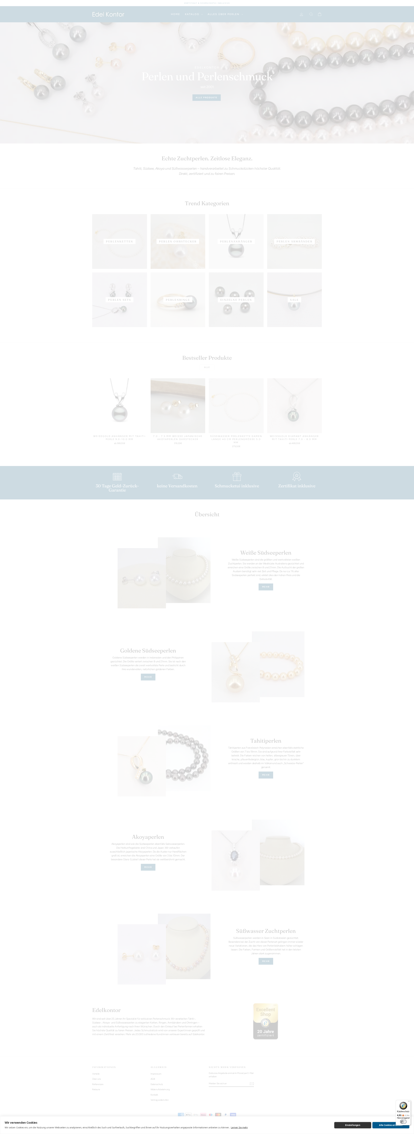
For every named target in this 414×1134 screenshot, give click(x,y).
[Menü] (409, 1102)
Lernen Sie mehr (239, 1127)
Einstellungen (352, 1125)
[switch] (403, 1122)
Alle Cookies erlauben (391, 1125)
